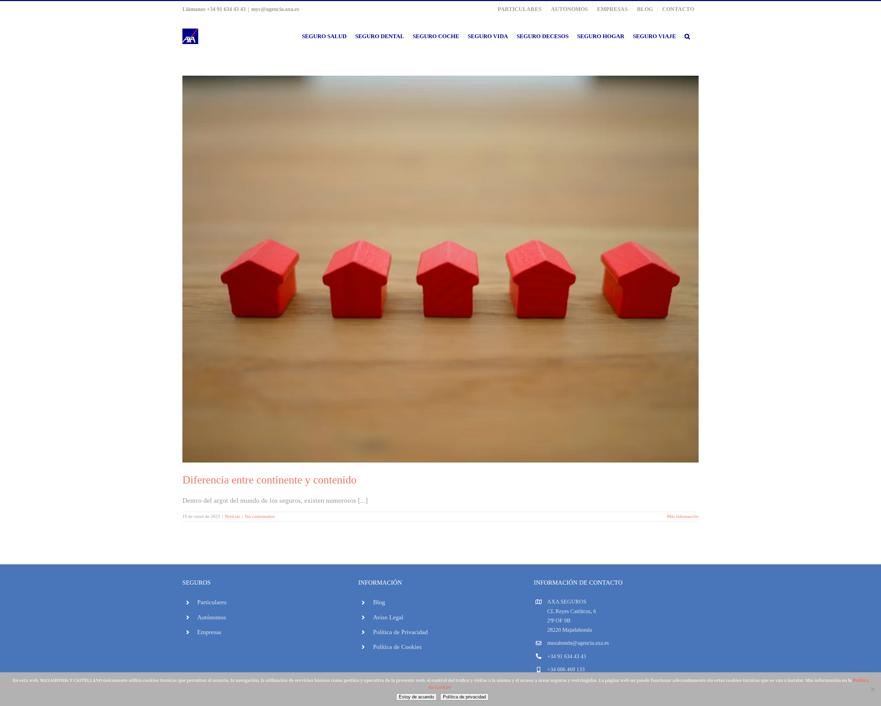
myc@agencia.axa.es (275, 9)
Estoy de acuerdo (416, 696)
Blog (379, 602)
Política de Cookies (397, 646)
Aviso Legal (388, 617)
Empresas (209, 632)
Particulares (211, 602)
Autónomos (211, 617)
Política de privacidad (464, 696)
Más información (683, 516)
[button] (687, 36)
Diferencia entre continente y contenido (269, 480)
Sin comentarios (260, 516)
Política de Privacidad (400, 632)
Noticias (232, 516)
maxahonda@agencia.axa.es (578, 643)
